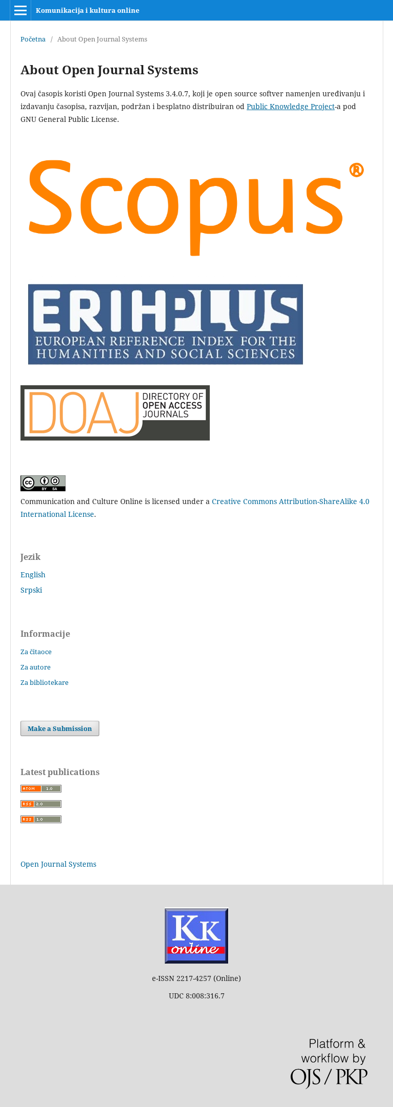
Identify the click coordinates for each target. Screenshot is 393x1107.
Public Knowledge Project (291, 106)
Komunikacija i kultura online (87, 10)
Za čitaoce (36, 651)
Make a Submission (60, 728)
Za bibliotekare (44, 682)
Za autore (35, 667)
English (33, 574)
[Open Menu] (20, 10)
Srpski (31, 590)
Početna (33, 39)
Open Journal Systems (58, 864)
